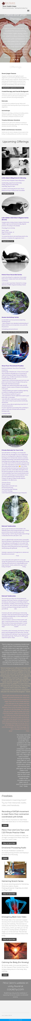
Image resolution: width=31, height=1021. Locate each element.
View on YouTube (9, 843)
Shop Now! (6, 288)
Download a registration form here (13, 87)
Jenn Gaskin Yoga (9, 6)
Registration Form (8, 193)
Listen (5, 825)
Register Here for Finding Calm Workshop (15, 332)
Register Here (7, 416)
